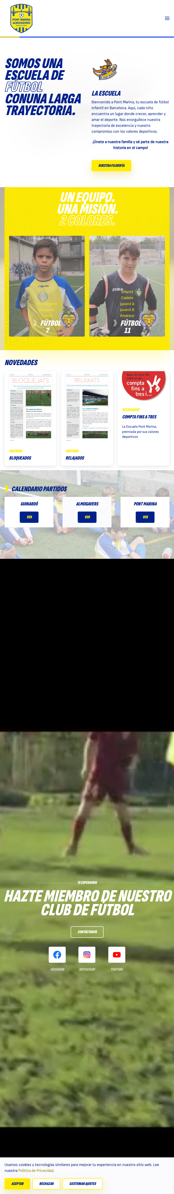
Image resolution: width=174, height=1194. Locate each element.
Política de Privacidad (35, 1170)
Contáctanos (87, 932)
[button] (167, 18)
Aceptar (17, 1183)
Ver (29, 517)
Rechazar (46, 1183)
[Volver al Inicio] (22, 18)
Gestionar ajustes (82, 1183)
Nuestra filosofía (111, 165)
